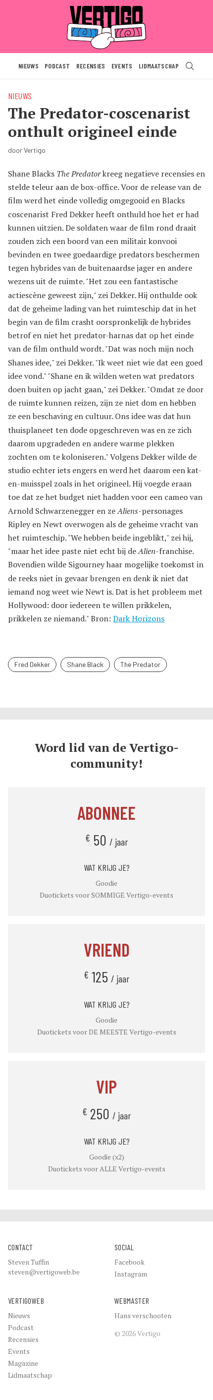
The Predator (140, 664)
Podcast (57, 65)
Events (122, 65)
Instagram (130, 1273)
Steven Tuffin (28, 1262)
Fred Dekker (32, 664)
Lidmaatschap (159, 65)
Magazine (23, 1363)
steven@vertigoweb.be (44, 1272)
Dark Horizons (138, 618)
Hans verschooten (142, 1315)
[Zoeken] (190, 66)
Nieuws (28, 65)
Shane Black (85, 664)
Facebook (129, 1262)
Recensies (91, 65)
